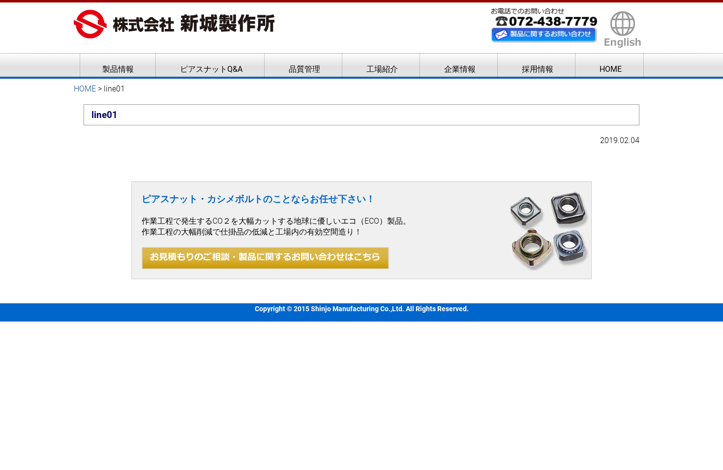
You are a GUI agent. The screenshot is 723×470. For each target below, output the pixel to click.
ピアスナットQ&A (211, 69)
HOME (611, 69)
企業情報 (460, 69)
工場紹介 (382, 69)
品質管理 (304, 69)
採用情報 (537, 69)
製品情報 (118, 69)
